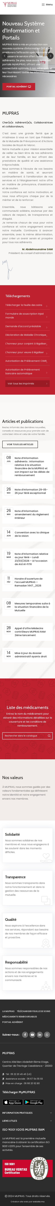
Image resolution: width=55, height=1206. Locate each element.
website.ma (38, 1201)
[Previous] (5, 56)
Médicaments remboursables (19, 1016)
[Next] (50, 56)
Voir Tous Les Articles (20, 444)
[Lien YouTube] (32, 1035)
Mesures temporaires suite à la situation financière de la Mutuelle (32, 607)
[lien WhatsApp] (47, 1035)
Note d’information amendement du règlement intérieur (32, 514)
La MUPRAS (8, 1011)
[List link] (27, 306)
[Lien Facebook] (25, 1035)
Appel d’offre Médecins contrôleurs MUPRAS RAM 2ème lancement (30, 632)
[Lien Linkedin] (40, 1035)
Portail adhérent (17, 86)
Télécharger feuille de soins (33, 1011)
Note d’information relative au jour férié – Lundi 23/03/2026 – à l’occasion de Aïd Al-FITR (31, 559)
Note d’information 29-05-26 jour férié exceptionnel (31, 491)
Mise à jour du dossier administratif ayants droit (31, 654)
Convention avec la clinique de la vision (32, 534)
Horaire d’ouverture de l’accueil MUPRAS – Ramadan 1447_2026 (28, 582)
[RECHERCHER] (49, 736)
